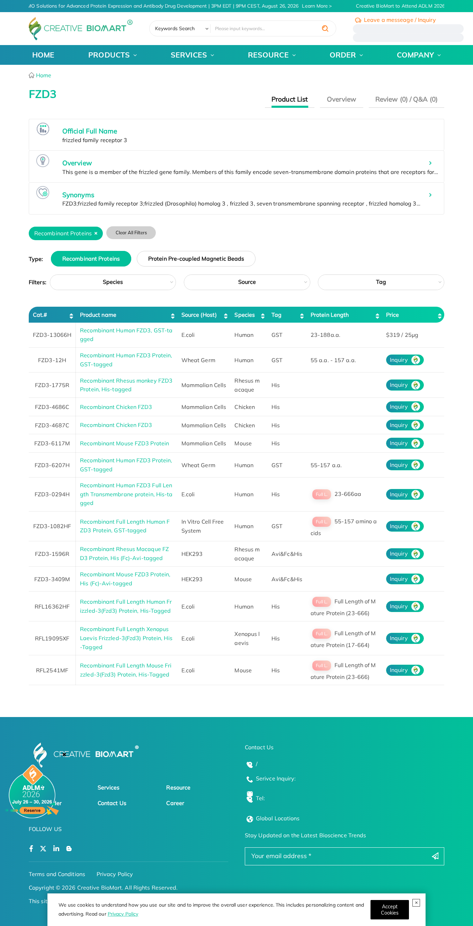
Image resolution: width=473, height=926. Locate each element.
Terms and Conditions (57, 874)
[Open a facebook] (31, 849)
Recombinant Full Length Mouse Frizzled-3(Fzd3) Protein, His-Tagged (125, 670)
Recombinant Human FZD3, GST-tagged (126, 335)
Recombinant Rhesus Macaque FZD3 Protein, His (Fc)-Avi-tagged (124, 553)
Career (175, 803)
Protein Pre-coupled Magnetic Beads (196, 258)
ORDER (343, 54)
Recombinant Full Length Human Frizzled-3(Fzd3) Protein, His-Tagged (126, 606)
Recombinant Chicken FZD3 (116, 406)
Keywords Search (175, 28)
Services (109, 787)
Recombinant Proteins (91, 258)
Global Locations (278, 818)
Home (43, 75)
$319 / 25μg (402, 334)
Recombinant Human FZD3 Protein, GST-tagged (126, 360)
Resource (178, 787)
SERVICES (189, 54)
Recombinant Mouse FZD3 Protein (124, 443)
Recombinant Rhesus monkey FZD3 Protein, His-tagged (126, 385)
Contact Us (112, 803)
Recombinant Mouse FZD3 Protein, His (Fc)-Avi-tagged (125, 579)
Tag (381, 281)
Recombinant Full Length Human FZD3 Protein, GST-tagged (125, 526)
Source (247, 281)
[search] (325, 28)
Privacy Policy (123, 914)
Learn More (310, 6)
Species (113, 281)
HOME (43, 54)
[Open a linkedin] (56, 849)
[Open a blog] (69, 849)
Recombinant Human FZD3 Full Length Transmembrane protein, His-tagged (126, 494)
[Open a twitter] (43, 849)
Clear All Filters (131, 232)
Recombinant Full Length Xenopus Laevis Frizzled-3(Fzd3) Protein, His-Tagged (126, 638)
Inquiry (399, 359)
